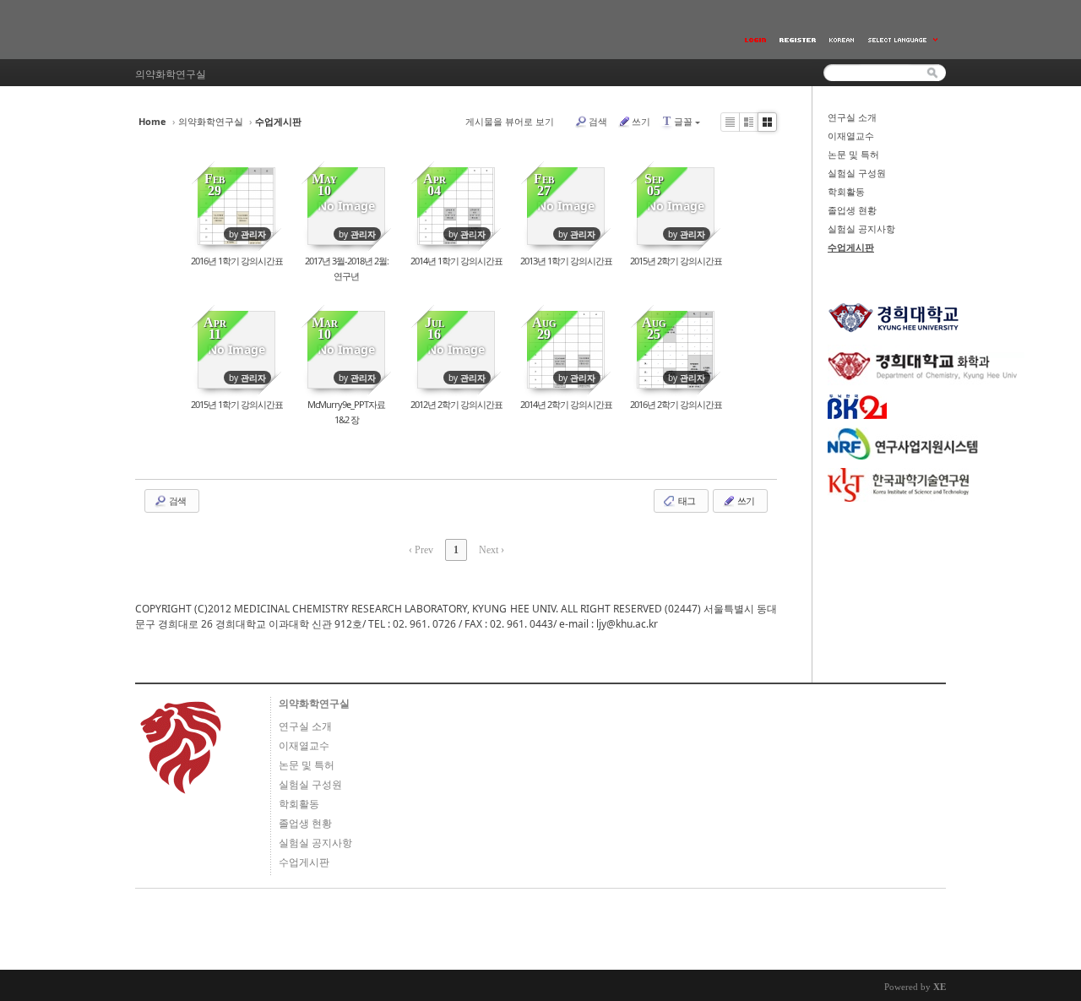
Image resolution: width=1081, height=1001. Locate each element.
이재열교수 (851, 136)
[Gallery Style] (767, 122)
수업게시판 (851, 247)
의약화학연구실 (210, 121)
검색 (598, 121)
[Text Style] (730, 122)
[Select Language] (903, 40)
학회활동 (846, 192)
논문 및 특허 (853, 155)
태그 (685, 500)
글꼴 (678, 121)
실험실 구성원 (857, 173)
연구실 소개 (852, 117)
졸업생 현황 (852, 210)
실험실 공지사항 (861, 229)
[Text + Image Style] (748, 122)
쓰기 (641, 121)
